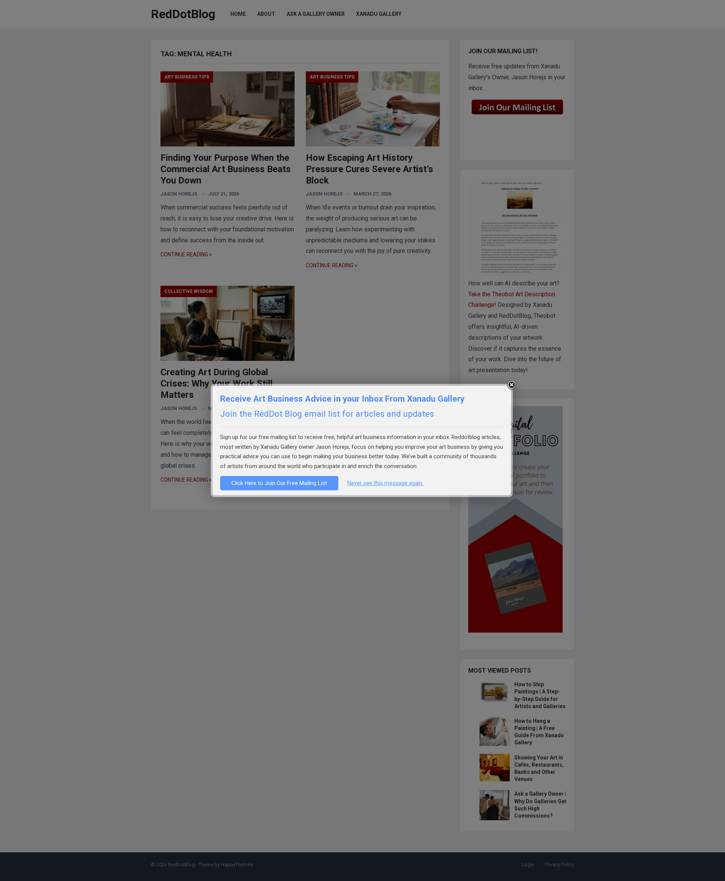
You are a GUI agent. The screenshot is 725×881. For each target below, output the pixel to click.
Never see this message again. (385, 483)
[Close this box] (511, 385)
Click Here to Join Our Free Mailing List (279, 483)
